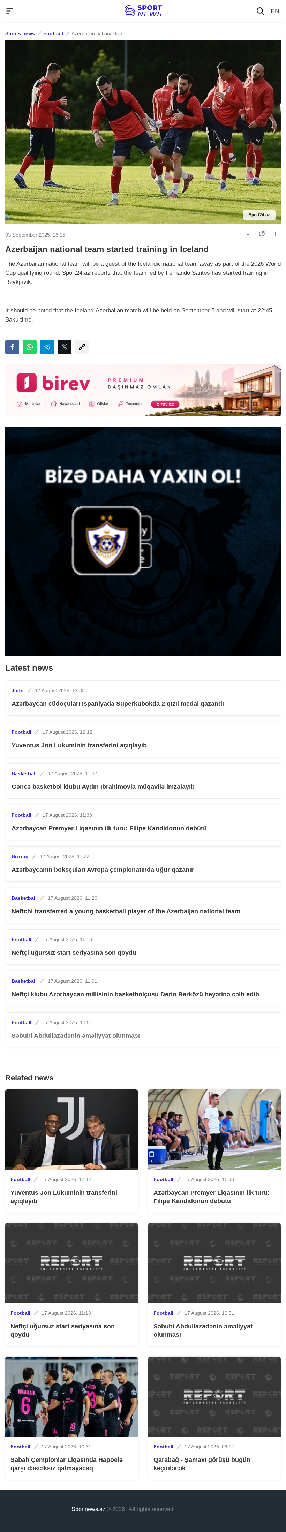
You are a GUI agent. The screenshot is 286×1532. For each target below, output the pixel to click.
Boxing (20, 856)
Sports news (20, 33)
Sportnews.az (88, 1509)
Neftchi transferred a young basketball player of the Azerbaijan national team (126, 911)
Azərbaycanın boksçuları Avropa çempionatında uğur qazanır (103, 869)
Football (53, 33)
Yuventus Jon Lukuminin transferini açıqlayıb (79, 745)
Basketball (24, 773)
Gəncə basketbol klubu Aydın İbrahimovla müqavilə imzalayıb (103, 786)
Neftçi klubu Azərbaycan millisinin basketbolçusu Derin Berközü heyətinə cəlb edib (135, 994)
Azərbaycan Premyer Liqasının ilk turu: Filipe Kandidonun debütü (109, 828)
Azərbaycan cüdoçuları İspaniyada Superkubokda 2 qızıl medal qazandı (118, 703)
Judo (18, 690)
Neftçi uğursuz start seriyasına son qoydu (74, 952)
